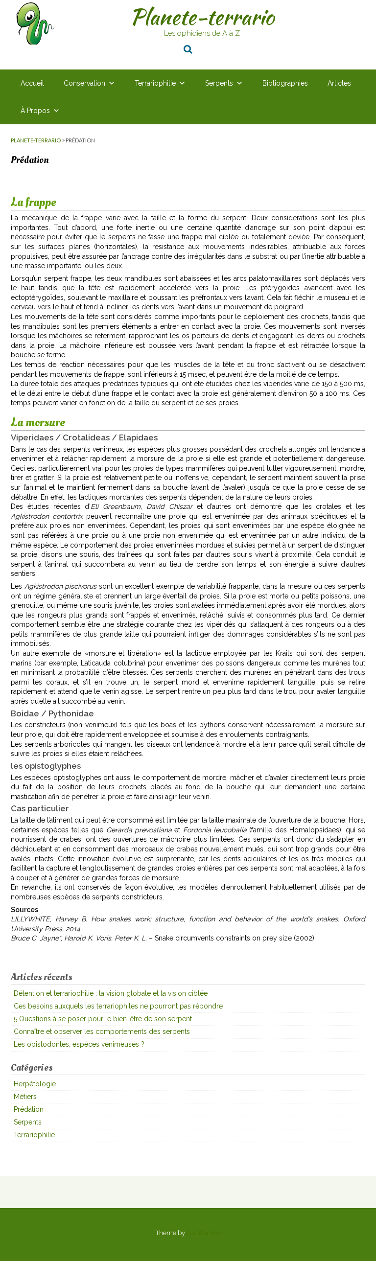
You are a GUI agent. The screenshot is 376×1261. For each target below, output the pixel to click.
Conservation (84, 83)
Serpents (219, 83)
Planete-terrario (202, 16)
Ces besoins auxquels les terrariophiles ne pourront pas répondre (118, 1006)
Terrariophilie (155, 83)
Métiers (25, 1097)
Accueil (32, 83)
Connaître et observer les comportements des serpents (102, 1031)
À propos (35, 111)
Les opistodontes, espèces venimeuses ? (79, 1044)
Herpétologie (35, 1084)
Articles (339, 83)
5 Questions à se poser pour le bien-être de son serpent (103, 1019)
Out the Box (204, 1233)
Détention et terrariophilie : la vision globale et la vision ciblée (111, 993)
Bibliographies (285, 83)
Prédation (29, 1109)
